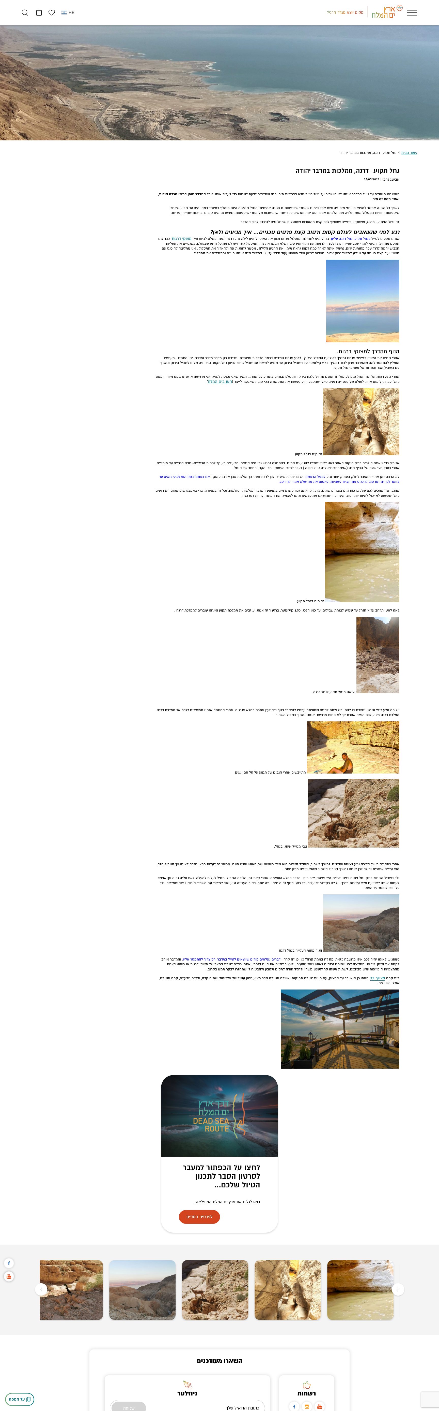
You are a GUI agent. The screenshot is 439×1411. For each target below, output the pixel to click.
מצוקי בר (378, 978)
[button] (398, 1290)
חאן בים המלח (221, 382)
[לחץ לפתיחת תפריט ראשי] (412, 13)
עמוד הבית (409, 153)
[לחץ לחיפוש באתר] (25, 12)
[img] (365, 1290)
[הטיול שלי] (39, 12)
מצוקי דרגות (183, 239)
